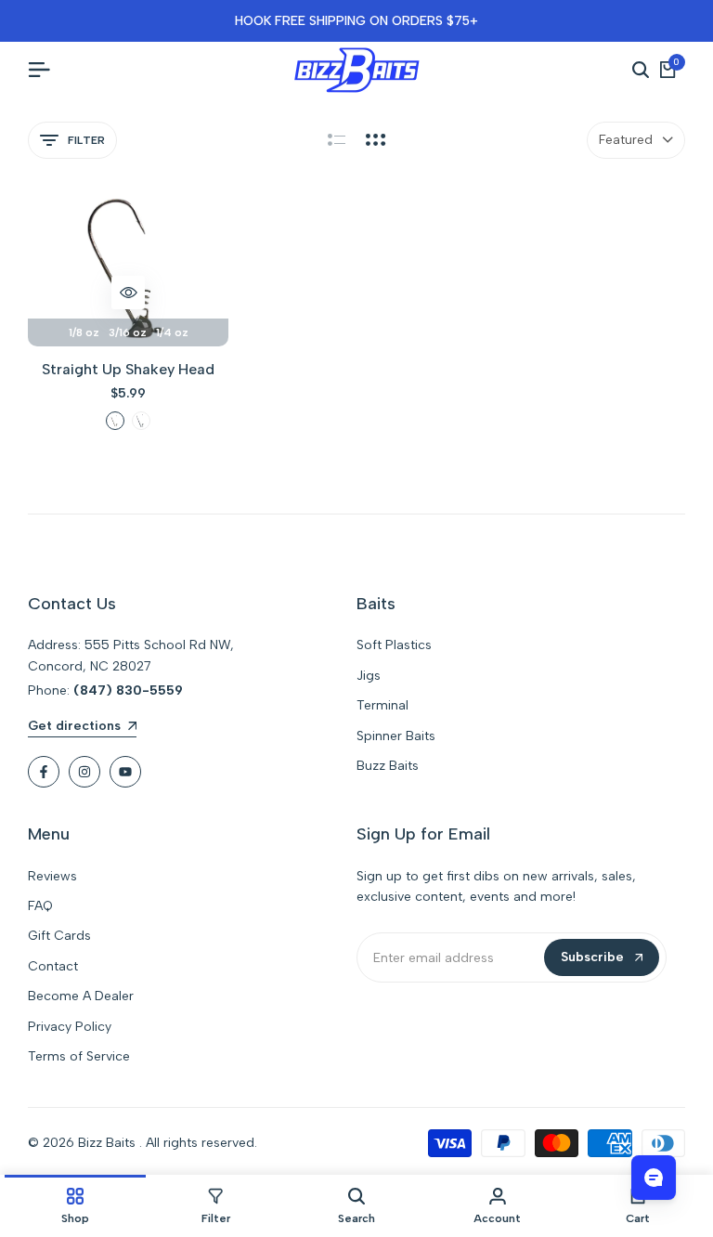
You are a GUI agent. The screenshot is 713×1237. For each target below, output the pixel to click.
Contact (53, 966)
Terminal (382, 705)
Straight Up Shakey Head (128, 369)
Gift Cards (59, 936)
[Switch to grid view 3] (376, 140)
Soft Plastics (394, 645)
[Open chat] (653, 1177)
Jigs (368, 676)
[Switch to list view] (336, 140)
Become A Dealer (81, 996)
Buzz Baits (387, 766)
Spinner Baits (395, 736)
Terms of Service (79, 1056)
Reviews (52, 876)
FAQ (40, 906)
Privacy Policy (69, 1027)
